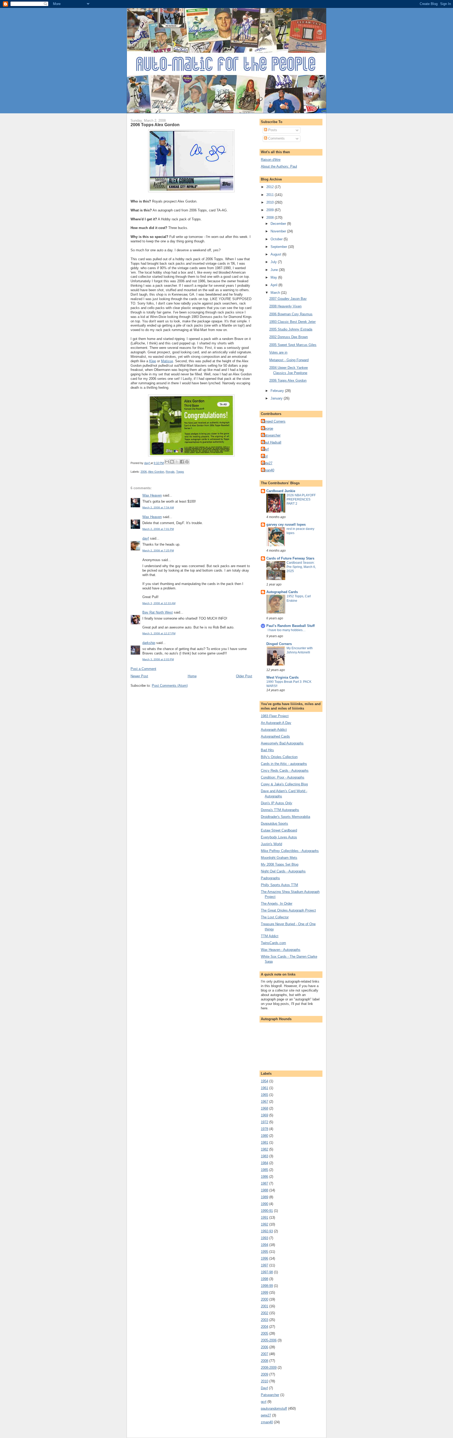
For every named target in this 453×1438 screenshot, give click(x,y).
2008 (270, 218)
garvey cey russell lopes (286, 524)
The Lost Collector (275, 917)
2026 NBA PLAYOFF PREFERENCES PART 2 (301, 499)
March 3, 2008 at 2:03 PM (158, 659)
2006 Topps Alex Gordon (287, 380)
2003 (264, 1320)
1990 (264, 1204)
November (279, 231)
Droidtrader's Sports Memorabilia (285, 817)
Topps (180, 471)
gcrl (265, 456)
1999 (264, 1293)
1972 (264, 1122)
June (275, 270)
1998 (264, 1279)
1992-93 (267, 1231)
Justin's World (271, 844)
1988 (264, 1190)
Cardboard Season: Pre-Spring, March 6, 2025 (301, 567)
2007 (264, 1354)
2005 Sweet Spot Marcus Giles (292, 345)
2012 (270, 187)
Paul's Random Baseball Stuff (290, 626)
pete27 (267, 463)
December (279, 224)
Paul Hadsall (271, 442)
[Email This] (167, 461)
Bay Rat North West (157, 612)
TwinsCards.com (273, 943)
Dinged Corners (273, 421)
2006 (144, 471)
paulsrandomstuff (274, 1408)
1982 (264, 1149)
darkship (148, 643)
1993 (264, 1238)
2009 (270, 210)
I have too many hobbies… (287, 630)
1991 (264, 1217)
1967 (264, 1102)
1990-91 (267, 1211)
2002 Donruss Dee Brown (288, 337)
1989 (264, 1197)
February (278, 391)
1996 (264, 1258)
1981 (264, 1142)
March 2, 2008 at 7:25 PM (158, 550)
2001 (264, 1306)
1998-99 (267, 1286)
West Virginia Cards (282, 677)
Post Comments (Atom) (170, 686)
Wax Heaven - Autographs (280, 950)
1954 (264, 1081)
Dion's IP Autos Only (276, 803)
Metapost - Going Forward (289, 360)
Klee (152, 361)
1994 (264, 1245)
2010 (270, 202)
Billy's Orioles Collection (279, 757)
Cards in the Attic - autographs (284, 764)
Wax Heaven (152, 495)
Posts (272, 130)
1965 (264, 1095)
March (276, 293)
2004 (264, 1327)
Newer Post (139, 676)
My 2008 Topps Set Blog (279, 864)
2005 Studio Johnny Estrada (290, 329)
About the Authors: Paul (279, 166)
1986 (264, 1177)
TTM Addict (269, 936)
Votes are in (278, 352)
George (267, 428)
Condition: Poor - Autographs (282, 777)
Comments (276, 138)
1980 (264, 1136)
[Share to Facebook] (182, 461)
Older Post (244, 676)
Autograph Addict (274, 730)
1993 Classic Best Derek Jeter (292, 322)
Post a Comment (143, 669)
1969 (264, 1115)
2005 (264, 1333)
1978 (264, 1129)
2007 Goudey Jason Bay (288, 299)
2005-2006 (269, 1340)
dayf (145, 538)
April (274, 285)
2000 (264, 1299)
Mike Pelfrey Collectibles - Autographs (290, 851)
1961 (264, 1088)
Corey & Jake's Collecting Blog (284, 784)
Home (192, 676)
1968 (264, 1108)
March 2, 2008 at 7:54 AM (158, 507)
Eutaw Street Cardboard (279, 830)
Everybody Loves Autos (279, 837)
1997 (264, 1265)
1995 (264, 1252)
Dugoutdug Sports (274, 823)
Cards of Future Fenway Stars (290, 558)
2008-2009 (269, 1368)
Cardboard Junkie (280, 491)
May (274, 277)
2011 (270, 195)
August (276, 254)
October (277, 239)
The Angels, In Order (276, 904)
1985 (264, 1170)
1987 (264, 1183)
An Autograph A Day (276, 723)
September (279, 247)
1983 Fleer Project (275, 716)
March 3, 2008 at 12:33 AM (158, 603)
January (277, 398)
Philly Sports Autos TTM (279, 885)
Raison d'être (271, 160)
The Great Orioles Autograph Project (288, 910)
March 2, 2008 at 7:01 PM (158, 529)
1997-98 (267, 1272)
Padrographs (270, 878)
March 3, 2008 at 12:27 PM (158, 633)
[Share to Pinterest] (187, 461)
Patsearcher (271, 435)
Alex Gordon (156, 471)
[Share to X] (177, 461)
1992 (264, 1224)
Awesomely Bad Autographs (282, 743)
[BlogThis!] (172, 461)
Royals (170, 471)
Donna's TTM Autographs (280, 810)
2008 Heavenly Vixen (285, 306)
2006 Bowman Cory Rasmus (290, 314)
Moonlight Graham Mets (279, 858)
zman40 (268, 470)
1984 (264, 1163)
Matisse (167, 361)
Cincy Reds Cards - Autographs (285, 771)
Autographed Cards (282, 592)
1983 (264, 1156)
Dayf (264, 1388)
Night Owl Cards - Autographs (283, 871)
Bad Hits (267, 750)
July (274, 262)
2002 (264, 1313)
